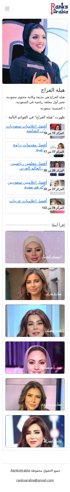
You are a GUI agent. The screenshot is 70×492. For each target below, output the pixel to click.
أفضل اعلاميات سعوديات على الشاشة (26, 128)
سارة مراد (54, 293)
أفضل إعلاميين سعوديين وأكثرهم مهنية (27, 184)
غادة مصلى (53, 330)
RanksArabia (20, 470)
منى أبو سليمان (50, 367)
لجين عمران (52, 440)
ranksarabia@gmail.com (35, 480)
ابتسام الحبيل (52, 256)
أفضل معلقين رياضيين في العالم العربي (28, 166)
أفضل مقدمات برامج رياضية (30, 147)
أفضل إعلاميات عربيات (28, 200)
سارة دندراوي (51, 403)
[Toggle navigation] (7, 8)
